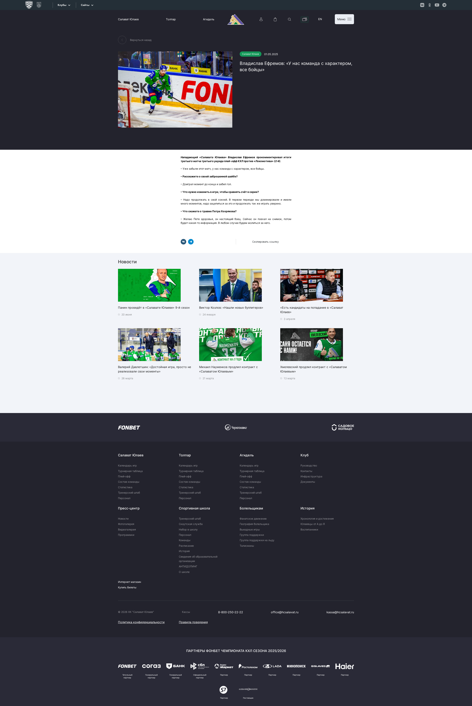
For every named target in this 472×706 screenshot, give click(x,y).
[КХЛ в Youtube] (437, 5)
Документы (308, 481)
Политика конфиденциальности (141, 622)
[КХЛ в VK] (422, 5)
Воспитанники (309, 529)
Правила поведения (193, 622)
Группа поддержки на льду (257, 540)
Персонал (124, 498)
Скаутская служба (191, 523)
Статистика (125, 487)
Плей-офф (124, 476)
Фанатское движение (253, 518)
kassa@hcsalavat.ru (340, 612)
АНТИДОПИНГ (188, 566)
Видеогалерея (127, 529)
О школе (184, 571)
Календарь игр (127, 465)
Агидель (208, 19)
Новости (123, 518)
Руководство (309, 465)
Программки (126, 534)
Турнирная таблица (130, 471)
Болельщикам (251, 508)
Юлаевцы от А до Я (313, 523)
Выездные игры (250, 529)
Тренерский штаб (129, 492)
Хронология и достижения (317, 518)
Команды (184, 540)
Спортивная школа (194, 508)
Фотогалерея (126, 523)
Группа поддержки (252, 534)
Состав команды (128, 481)
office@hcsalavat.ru (285, 612)
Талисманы (247, 545)
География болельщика (254, 523)
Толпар (171, 19)
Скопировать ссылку (265, 241)
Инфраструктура (311, 476)
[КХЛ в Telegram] (444, 5)
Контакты (306, 471)
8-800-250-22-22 (230, 612)
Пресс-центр (129, 508)
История (184, 551)
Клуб (305, 455)
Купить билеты (127, 587)
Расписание (186, 545)
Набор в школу (188, 529)
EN (320, 19)
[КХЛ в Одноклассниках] (429, 5)
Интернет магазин (129, 581)
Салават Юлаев (128, 19)
